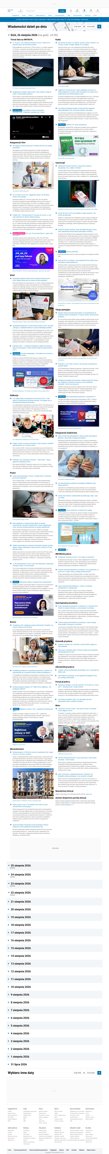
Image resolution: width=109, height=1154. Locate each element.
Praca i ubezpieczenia (60, 1115)
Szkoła (25, 1132)
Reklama (81, 1150)
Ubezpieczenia (27, 1115)
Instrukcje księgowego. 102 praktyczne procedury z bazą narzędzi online (31, 391)
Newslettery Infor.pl (64, 791)
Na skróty (88, 1128)
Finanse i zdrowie (58, 1121)
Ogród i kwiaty (89, 1119)
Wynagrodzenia (27, 1113)
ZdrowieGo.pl (89, 1130)
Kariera (61, 1150)
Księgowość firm (17, 142)
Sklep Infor (41, 1121)
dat (67, 550)
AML (71, 1121)
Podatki (10, 1111)
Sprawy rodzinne (43, 1111)
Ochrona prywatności (20, 1150)
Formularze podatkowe (91, 1138)
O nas (9, 1150)
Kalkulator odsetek (59, 1136)
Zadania (10, 1134)
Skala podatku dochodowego (77, 1140)
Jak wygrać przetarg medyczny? (21, 191)
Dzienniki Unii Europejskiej (45, 1136)
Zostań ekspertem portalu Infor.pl (70, 797)
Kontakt (74, 1150)
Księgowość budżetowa (66, 432)
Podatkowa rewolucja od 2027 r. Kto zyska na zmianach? (76, 557)
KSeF (95, 15)
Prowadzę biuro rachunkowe (77, 1113)
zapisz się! (89, 794)
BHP (24, 1119)
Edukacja (87, 15)
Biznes (31, 15)
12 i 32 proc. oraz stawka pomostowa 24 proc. (24, 88)
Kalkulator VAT (58, 1134)
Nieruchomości (77, 15)
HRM (24, 1121)
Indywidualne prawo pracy (30, 1111)
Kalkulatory (57, 1128)
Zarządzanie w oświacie (29, 1138)
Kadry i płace (11, 1138)
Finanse (88, 1115)
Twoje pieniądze (59, 15)
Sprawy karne (42, 1113)
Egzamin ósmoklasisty (29, 1142)
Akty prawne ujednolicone (45, 1138)
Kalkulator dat (57, 1130)
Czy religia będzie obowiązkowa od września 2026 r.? (26, 439)
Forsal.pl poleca (62, 681)
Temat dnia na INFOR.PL (21, 39)
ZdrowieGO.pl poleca (64, 666)
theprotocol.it (89, 1140)
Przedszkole (26, 1130)
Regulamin (53, 1150)
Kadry (24, 15)
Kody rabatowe (89, 1134)
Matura (25, 1140)
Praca (40, 1119)
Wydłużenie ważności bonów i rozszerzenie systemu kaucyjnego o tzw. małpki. (78, 209)
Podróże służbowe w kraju (76, 1130)
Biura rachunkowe (75, 1108)
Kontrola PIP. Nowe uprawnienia (76, 125)
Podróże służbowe (74, 1136)
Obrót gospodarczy (12, 1115)
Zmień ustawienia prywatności (38, 1150)
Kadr (57, 39)
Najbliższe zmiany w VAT (19, 744)
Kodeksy (41, 1140)
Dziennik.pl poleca (63, 641)
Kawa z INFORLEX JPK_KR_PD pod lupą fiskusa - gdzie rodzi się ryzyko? (31, 270)
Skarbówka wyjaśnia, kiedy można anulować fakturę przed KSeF (29, 321)
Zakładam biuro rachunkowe (77, 1111)
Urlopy (25, 1117)
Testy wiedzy (26, 1143)
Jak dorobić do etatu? (63, 86)
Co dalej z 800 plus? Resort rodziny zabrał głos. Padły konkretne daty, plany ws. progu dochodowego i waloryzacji (52, 19)
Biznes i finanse (58, 1111)
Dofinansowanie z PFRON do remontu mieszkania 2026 (27, 800)
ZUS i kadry (11, 1117)
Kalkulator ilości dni (59, 1132)
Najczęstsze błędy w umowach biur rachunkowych (35, 582)
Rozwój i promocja (12, 1136)
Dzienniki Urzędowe (44, 1134)
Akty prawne (42, 1128)
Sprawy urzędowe (43, 1117)
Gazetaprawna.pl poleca (66, 602)
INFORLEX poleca (63, 553)
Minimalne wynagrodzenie (76, 1132)
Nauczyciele (26, 1134)
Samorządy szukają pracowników (66, 479)
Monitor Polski (42, 1132)
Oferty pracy (89, 1142)
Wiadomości (89, 1111)
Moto (69, 15)
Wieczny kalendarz (72, 251)
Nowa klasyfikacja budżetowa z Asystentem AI (80, 396)
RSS (67, 1150)
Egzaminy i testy (27, 1136)
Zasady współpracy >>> (67, 804)
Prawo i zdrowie (43, 1122)
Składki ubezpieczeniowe (76, 1134)
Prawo (50, 15)
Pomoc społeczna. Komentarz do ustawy (79, 510)
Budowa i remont (90, 1117)
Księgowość (15, 15)
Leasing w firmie (58, 1119)
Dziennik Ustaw (43, 1130)
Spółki (56, 1113)
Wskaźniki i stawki (75, 1128)
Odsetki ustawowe (74, 1138)
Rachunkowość (11, 1113)
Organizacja (11, 1130)
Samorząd (60, 162)
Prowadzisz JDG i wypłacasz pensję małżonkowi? (25, 666)
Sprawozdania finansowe (76, 1119)
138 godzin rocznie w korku (65, 754)
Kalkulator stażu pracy (60, 1138)
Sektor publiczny (40, 15)
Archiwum (88, 1132)
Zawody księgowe (12, 1119)
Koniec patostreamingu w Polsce (21, 519)
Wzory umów (89, 1136)
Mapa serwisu (91, 1150)
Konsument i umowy (44, 1115)
